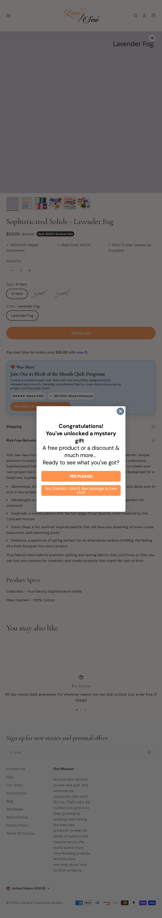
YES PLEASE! (81, 476)
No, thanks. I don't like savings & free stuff (81, 490)
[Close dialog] (120, 411)
